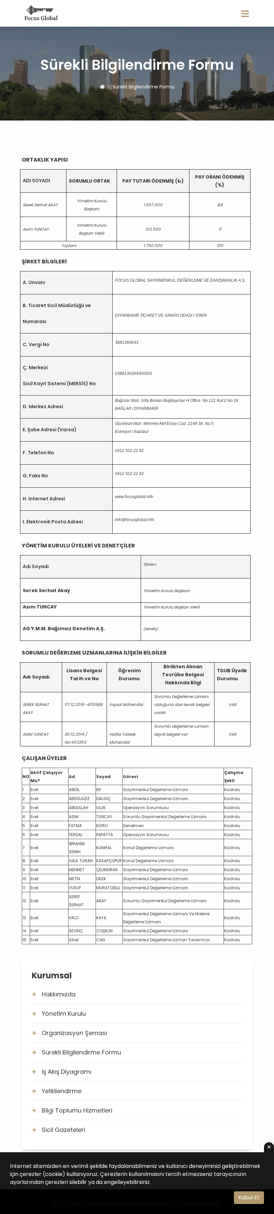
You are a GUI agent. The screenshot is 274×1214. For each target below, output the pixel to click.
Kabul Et (249, 1197)
